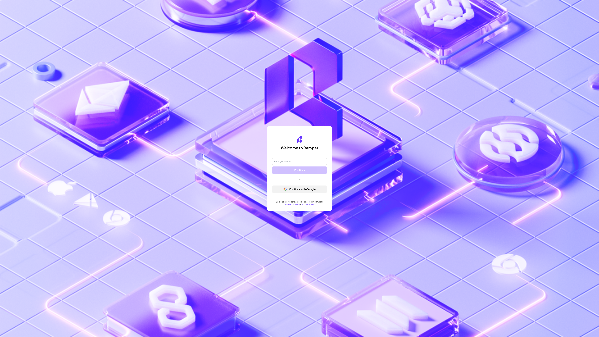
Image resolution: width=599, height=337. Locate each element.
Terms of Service (292, 204)
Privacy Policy (308, 204)
